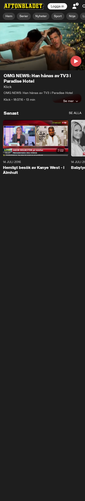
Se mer (68, 101)
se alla (75, 113)
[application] (42, 46)
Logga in (57, 6)
